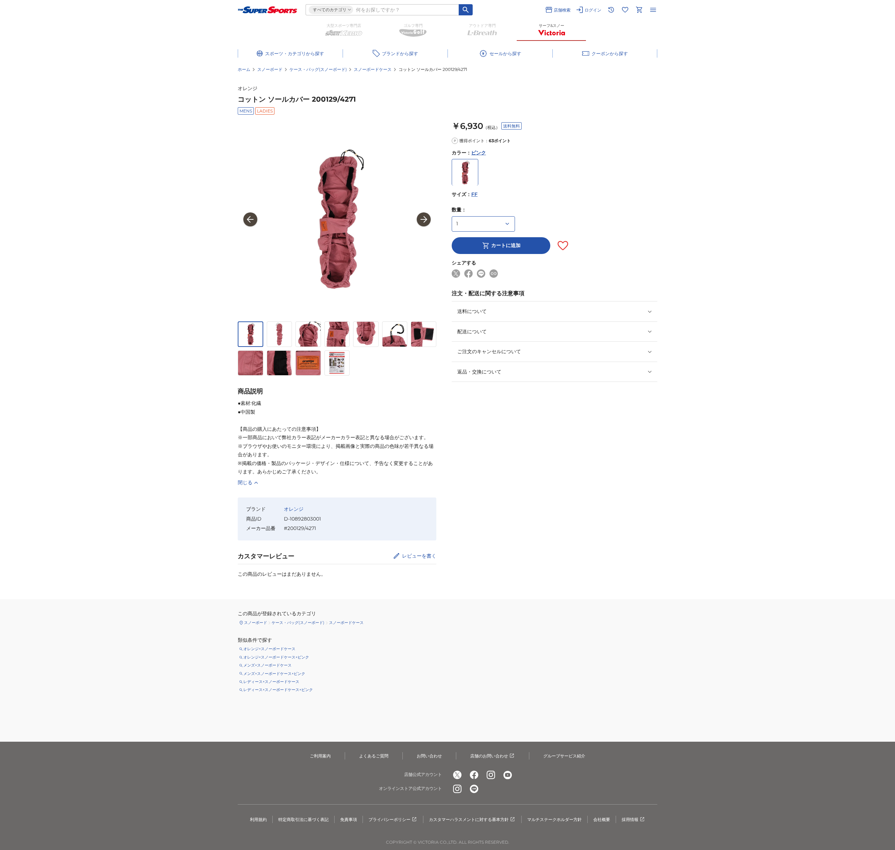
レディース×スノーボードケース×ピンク (278, 689)
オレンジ (247, 88)
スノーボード (269, 69)
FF (474, 194)
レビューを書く (419, 556)
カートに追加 (506, 245)
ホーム (244, 69)
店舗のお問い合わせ (489, 755)
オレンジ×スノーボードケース (269, 648)
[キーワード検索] (466, 9)
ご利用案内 (320, 755)
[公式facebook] (474, 775)
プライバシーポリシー (389, 819)
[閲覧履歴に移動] (611, 9)
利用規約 (258, 819)
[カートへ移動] (639, 10)
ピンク (478, 153)
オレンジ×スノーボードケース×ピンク (276, 657)
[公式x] (457, 775)
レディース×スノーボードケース (271, 681)
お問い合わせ (429, 755)
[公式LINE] (474, 789)
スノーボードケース (373, 69)
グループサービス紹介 (564, 755)
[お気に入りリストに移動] (625, 10)
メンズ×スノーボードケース (267, 665)
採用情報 (630, 819)
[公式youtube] (507, 775)
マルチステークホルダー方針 (554, 819)
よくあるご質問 (373, 755)
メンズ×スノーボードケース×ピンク (274, 673)
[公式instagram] (491, 775)
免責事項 (348, 819)
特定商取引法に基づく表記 (303, 819)
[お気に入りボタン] (563, 246)
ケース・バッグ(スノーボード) (318, 69)
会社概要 (601, 819)
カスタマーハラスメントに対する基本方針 (469, 819)
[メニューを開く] (653, 9)
